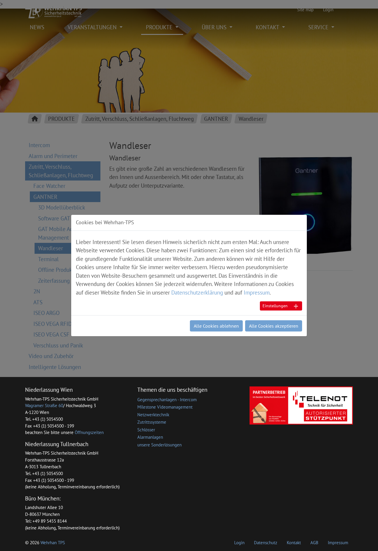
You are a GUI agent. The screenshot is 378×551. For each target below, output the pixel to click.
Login (239, 542)
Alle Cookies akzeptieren (273, 326)
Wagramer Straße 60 (44, 405)
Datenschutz (265, 542)
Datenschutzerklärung (197, 292)
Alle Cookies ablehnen (216, 326)
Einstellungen (275, 305)
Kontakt (294, 542)
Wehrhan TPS (52, 542)
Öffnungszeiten (89, 432)
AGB (314, 542)
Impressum (338, 542)
